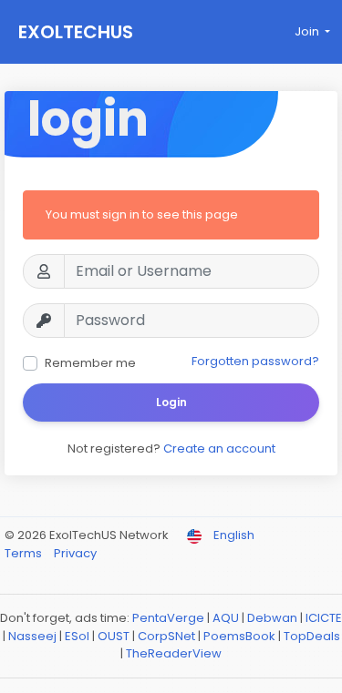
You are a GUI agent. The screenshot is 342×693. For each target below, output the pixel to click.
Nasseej (32, 636)
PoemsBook (239, 636)
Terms (25, 553)
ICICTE (324, 618)
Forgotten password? (255, 361)
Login (171, 402)
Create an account (219, 448)
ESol (77, 636)
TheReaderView (174, 653)
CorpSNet (166, 636)
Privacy (75, 553)
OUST (114, 636)
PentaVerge (168, 618)
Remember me (90, 363)
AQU (225, 618)
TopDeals (312, 636)
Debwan (272, 618)
